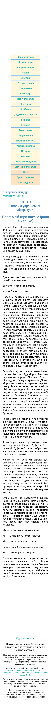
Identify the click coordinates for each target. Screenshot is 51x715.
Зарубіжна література (25, 167)
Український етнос (25, 146)
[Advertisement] (25, 26)
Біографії (25, 125)
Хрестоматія (25, 88)
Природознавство (25, 177)
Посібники (25, 109)
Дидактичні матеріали (25, 114)
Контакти (25, 156)
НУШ (25, 172)
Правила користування (25, 161)
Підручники (25, 104)
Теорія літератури (25, 99)
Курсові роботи (25, 638)
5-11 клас (25, 120)
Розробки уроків (25, 83)
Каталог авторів (25, 57)
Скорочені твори (25, 67)
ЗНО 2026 (25, 78)
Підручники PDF (25, 135)
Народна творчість (25, 140)
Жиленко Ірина (13, 195)
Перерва (25, 151)
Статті (25, 72)
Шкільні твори (25, 62)
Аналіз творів (25, 93)
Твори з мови (25, 130)
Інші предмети (25, 182)
